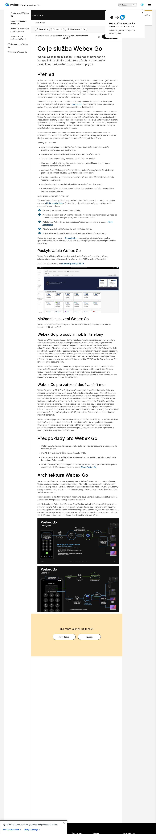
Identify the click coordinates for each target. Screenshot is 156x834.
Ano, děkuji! (64, 637)
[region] (33, 827)
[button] (142, 5)
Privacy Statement (11, 830)
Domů (34, 15)
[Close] (64, 823)
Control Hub (77, 104)
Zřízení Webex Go (89, 467)
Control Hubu (71, 238)
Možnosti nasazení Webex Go (18, 22)
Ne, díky (89, 637)
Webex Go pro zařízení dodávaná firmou (18, 38)
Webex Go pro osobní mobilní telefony (20, 30)
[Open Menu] (149, 5)
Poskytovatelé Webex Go (20, 14)
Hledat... (125, 5)
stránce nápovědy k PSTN (72, 263)
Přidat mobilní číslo (54, 203)
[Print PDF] (99, 37)
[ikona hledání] (120, 5)
